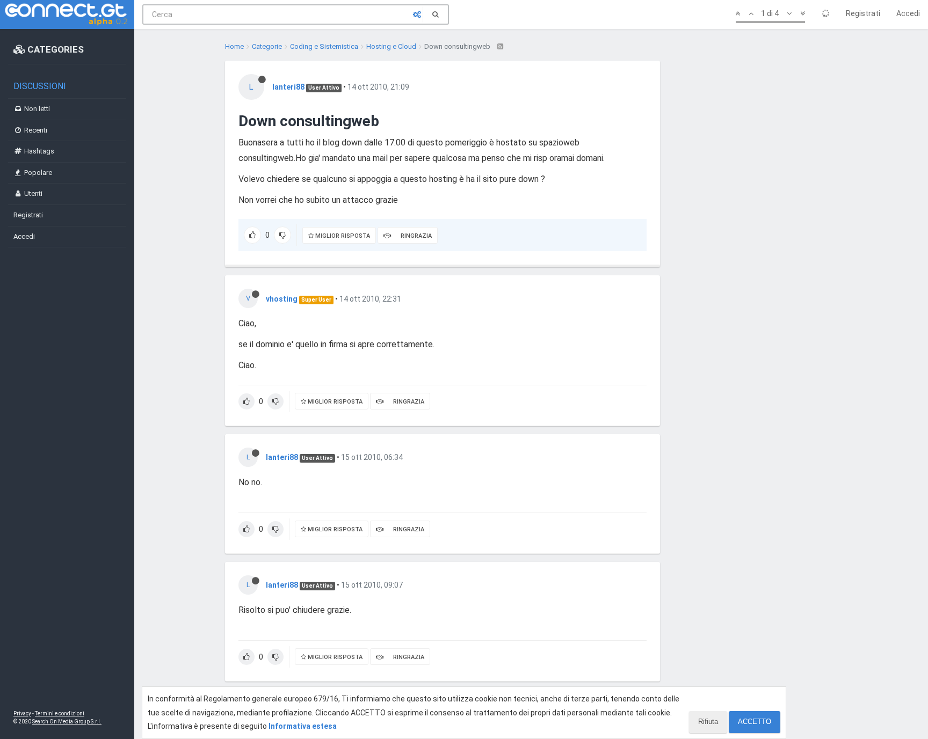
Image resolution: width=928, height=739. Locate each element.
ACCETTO (754, 722)
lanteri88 (288, 87)
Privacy (22, 713)
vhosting (282, 299)
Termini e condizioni (59, 713)
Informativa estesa (303, 726)
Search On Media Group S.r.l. (67, 722)
